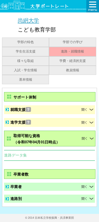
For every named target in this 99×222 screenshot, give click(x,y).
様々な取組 (25, 61)
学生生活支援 (26, 51)
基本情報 (25, 79)
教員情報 (72, 70)
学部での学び (72, 42)
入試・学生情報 (25, 70)
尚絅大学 (28, 20)
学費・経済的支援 (72, 61)
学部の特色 (25, 42)
